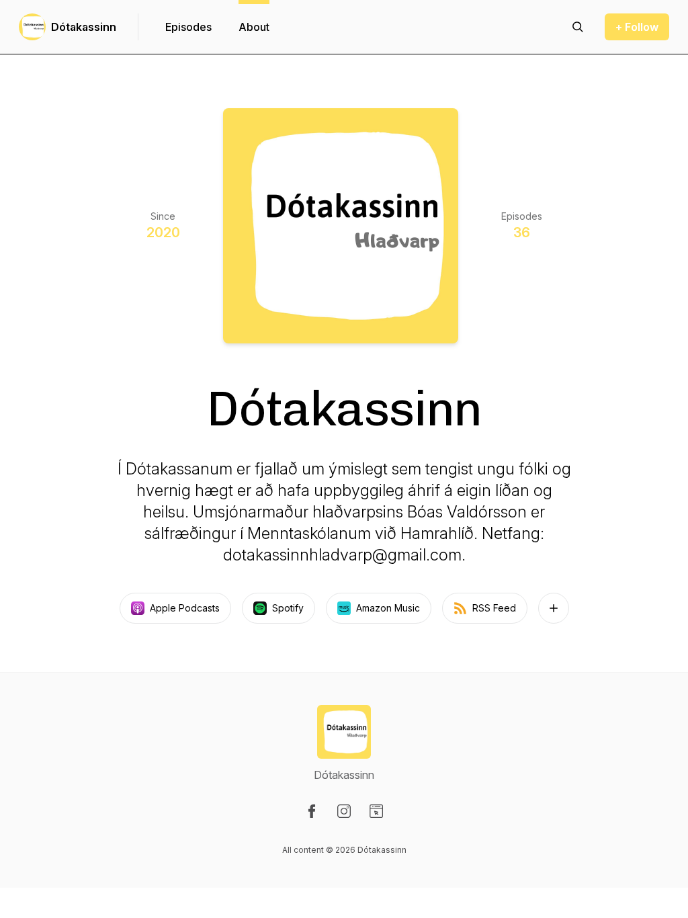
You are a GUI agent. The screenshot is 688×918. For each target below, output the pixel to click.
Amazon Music (388, 608)
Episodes (188, 27)
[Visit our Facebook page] (311, 811)
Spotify (288, 608)
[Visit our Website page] (376, 811)
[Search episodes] (577, 27)
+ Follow (636, 27)
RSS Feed (494, 608)
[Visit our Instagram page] (344, 811)
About (254, 27)
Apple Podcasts (185, 608)
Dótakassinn (83, 27)
